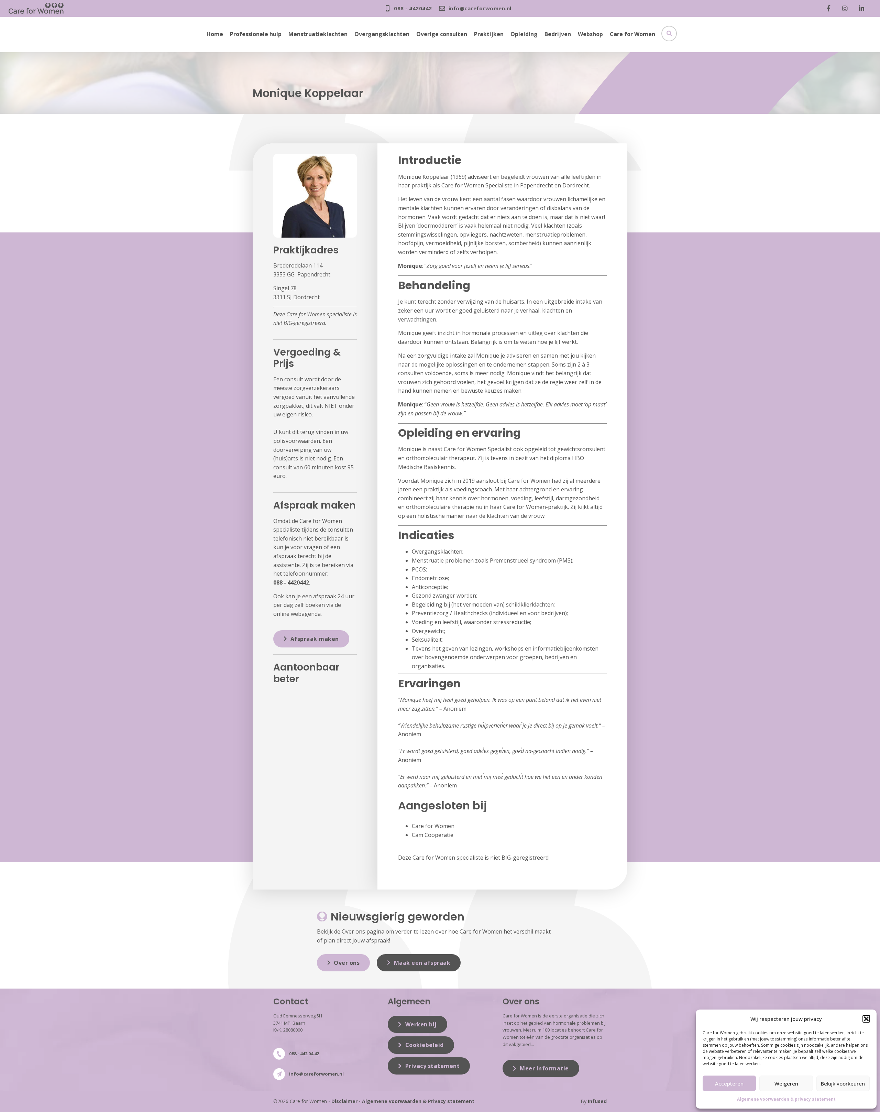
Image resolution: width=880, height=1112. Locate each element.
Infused (597, 1101)
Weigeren (786, 1083)
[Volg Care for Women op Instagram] (846, 8)
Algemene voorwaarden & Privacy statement (418, 1101)
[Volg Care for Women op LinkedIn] (863, 8)
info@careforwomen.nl (316, 1074)
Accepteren (729, 1083)
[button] (866, 1018)
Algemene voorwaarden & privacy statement (786, 1099)
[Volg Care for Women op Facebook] (830, 8)
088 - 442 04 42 (304, 1053)
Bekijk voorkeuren (843, 1083)
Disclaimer (344, 1101)
